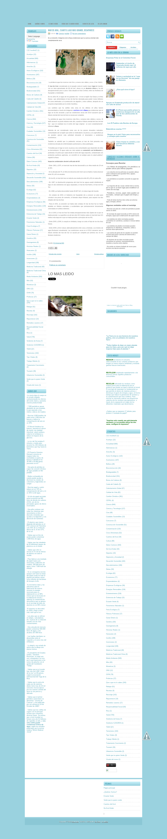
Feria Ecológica (32, 226)
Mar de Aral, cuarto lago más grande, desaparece (71, 30)
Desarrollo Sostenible (34, 178)
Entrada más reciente (55, 254)
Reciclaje (30, 315)
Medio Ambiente (32, 276)
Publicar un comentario (57, 265)
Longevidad (31, 262)
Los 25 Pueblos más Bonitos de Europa (122, 123)
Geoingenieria (31, 242)
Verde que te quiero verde (70, 24)
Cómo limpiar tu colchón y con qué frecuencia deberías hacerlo (128, 143)
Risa (28, 333)
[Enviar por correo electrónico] (49, 248)
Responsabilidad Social (35, 327)
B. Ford (97, 822)
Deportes (30, 169)
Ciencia (29, 119)
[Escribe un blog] (51, 248)
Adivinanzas (31, 62)
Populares (111, 47)
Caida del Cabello (33, 99)
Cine (28, 127)
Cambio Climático (33, 111)
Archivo (133, 47)
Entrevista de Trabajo (34, 214)
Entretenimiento (32, 210)
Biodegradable (32, 87)
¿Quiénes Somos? (110, 792)
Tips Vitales (31, 357)
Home (29, 24)
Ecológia (30, 190)
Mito (28, 281)
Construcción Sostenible (35, 139)
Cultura (29, 157)
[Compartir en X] (54, 248)
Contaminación (32, 145)
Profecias (30, 297)
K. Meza (105, 822)
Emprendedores (32, 198)
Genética (30, 238)
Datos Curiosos (32, 161)
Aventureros (31, 75)
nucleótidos (31, 458)
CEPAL (29, 115)
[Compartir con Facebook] (56, 248)
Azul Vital (125, 305)
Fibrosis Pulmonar (33, 230)
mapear (29, 456)
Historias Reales (32, 246)
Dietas (29, 186)
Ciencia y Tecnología (34, 123)
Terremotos (31, 353)
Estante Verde (53, 24)
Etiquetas (123, 47)
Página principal (109, 788)
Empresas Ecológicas (34, 202)
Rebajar (29, 307)
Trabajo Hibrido (32, 361)
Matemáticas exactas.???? (116, 129)
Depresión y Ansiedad (34, 173)
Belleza (29, 79)
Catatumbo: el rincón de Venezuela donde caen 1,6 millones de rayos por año (126, 65)
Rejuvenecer (31, 319)
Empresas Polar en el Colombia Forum (121, 58)
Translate (35, 41)
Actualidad (30, 58)
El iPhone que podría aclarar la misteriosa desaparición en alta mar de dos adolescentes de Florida (128, 112)
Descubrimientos (33, 182)
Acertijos (30, 54)
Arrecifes (30, 66)
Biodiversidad (31, 91)
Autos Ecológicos (33, 70)
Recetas (30, 311)
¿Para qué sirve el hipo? (125, 89)
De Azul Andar (102, 24)
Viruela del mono (33, 385)
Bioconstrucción (32, 83)
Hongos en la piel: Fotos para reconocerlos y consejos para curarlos (123, 135)
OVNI (29, 293)
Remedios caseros (33, 323)
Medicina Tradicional (34, 267)
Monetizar (30, 285)
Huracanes (30, 250)
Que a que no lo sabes (35, 301)
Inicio (77, 254)
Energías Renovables (34, 206)
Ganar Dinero (31, 234)
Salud (29, 337)
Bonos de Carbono (33, 95)
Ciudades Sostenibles (34, 131)
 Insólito (32, 50)
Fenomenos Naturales (34, 222)
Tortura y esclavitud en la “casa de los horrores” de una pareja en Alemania (128, 78)
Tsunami (30, 371)
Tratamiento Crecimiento (35, 365)
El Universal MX (58, 243)
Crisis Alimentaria (33, 149)
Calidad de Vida (32, 107)
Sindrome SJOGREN (34, 345)
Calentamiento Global (34, 103)
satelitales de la (80, 110)
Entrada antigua (99, 254)
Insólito (29, 254)
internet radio (116, 305)
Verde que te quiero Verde (36, 379)
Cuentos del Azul (88, 24)
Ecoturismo (31, 194)
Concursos (30, 135)
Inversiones (31, 258)
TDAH (29, 349)
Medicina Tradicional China (36, 271)
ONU (28, 289)
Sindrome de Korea (33, 341)
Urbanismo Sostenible (34, 375)
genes (41, 461)
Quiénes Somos (40, 24)
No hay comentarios (79, 33)
